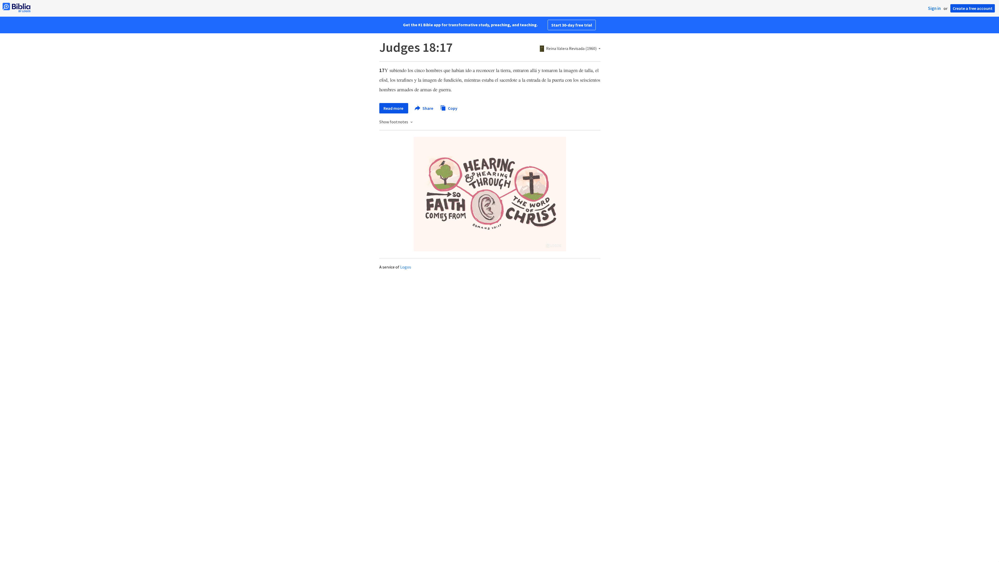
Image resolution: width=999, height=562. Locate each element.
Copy (452, 108)
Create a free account (972, 8)
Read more (393, 108)
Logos (405, 267)
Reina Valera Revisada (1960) (571, 48)
